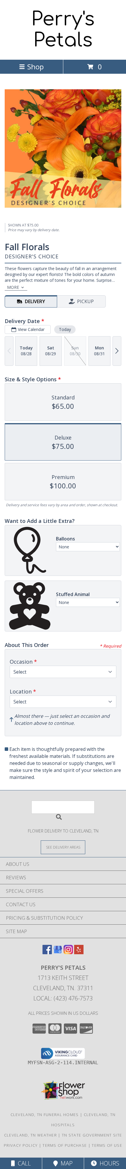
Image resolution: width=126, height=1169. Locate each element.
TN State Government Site (92, 1135)
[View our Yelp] (79, 952)
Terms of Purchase (64, 1145)
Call (23, 1163)
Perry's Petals (63, 30)
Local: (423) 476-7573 (63, 998)
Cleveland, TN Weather (30, 1135)
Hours (108, 1163)
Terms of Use (107, 1145)
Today (65, 329)
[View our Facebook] (47, 952)
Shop (35, 66)
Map (65, 1163)
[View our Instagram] (68, 952)
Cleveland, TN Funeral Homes (45, 1114)
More (13, 287)
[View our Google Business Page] (57, 952)
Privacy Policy (21, 1145)
